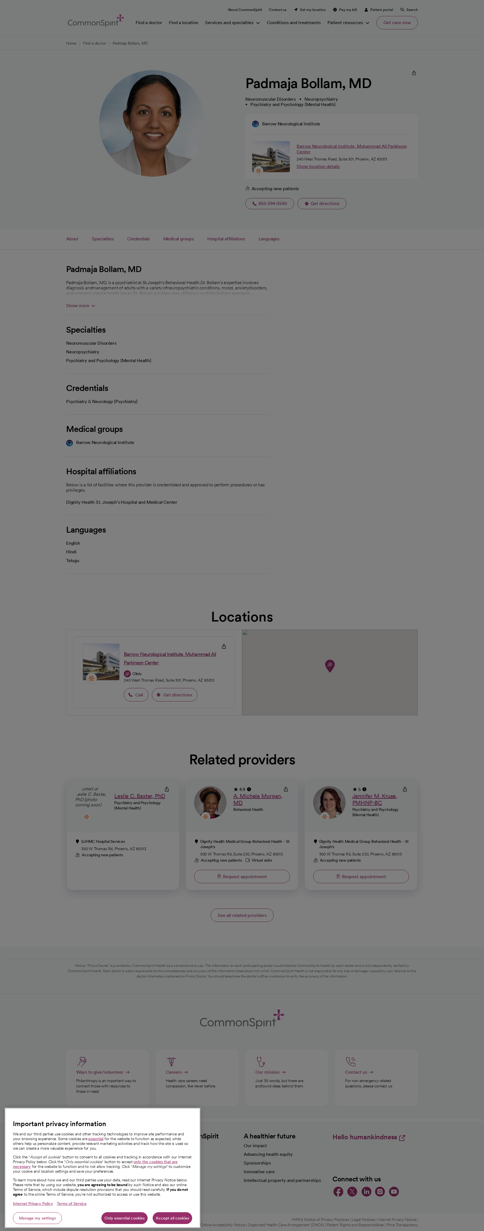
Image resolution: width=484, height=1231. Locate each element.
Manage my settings (37, 1218)
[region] (102, 1168)
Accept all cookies (172, 1218)
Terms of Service (72, 1203)
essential (95, 1138)
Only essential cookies (124, 1218)
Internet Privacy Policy (33, 1203)
